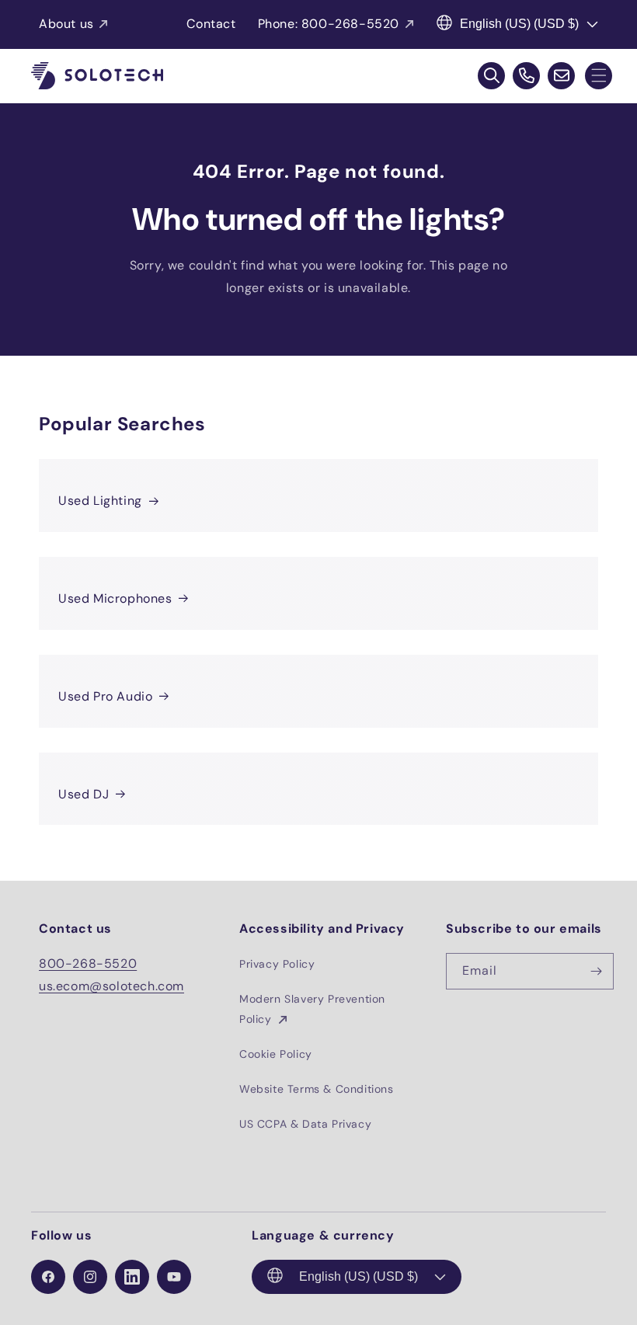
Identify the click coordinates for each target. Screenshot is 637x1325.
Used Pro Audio (105, 696)
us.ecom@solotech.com (111, 986)
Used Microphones (115, 598)
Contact (210, 24)
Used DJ (83, 794)
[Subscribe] (596, 971)
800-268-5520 (88, 963)
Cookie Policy (275, 1054)
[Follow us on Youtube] (174, 1277)
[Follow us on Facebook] (48, 1277)
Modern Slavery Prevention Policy (312, 1008)
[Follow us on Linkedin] (132, 1277)
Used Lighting (100, 500)
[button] (598, 75)
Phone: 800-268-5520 (328, 24)
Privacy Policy (277, 964)
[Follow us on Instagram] (90, 1277)
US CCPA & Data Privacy (305, 1124)
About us (66, 24)
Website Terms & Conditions (316, 1089)
